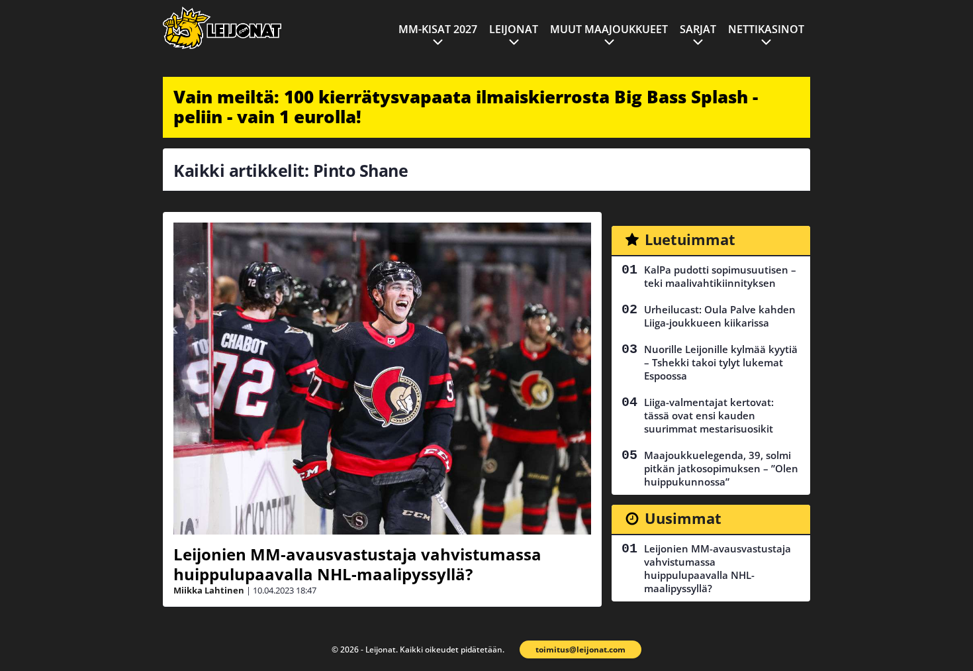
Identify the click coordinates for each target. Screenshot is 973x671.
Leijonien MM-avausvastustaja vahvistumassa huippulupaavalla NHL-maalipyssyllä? (357, 564)
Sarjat (698, 29)
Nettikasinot (766, 29)
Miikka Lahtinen (208, 590)
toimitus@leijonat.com (580, 649)
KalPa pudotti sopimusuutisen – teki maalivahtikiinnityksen (720, 276)
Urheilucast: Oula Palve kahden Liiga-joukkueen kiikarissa (720, 316)
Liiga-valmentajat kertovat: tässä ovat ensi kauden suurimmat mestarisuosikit (709, 415)
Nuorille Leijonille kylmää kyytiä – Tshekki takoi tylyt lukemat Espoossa (721, 362)
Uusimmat (683, 518)
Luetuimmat (690, 239)
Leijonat (513, 29)
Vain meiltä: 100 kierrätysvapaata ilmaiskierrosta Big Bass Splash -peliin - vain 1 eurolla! (465, 107)
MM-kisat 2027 (437, 29)
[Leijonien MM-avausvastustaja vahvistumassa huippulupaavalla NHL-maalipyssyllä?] (382, 379)
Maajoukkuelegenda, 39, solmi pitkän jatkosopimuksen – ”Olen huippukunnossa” (721, 468)
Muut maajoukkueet (609, 29)
